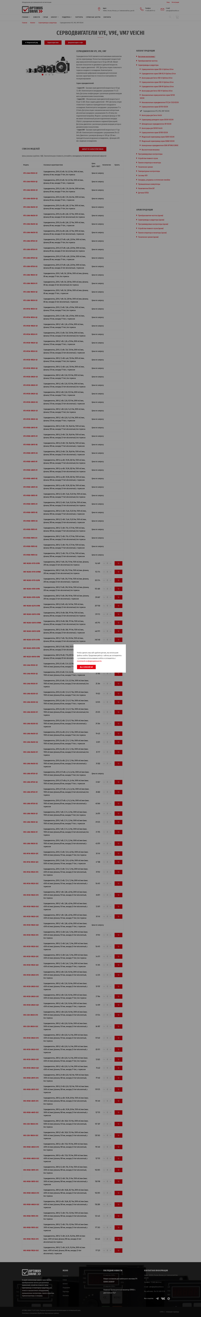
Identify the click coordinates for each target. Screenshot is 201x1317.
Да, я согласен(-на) (86, 667)
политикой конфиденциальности (89, 661)
